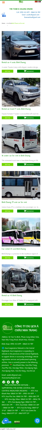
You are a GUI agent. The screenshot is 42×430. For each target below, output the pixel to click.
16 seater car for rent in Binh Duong (16, 155)
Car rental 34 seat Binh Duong (14, 249)
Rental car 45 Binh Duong (12, 295)
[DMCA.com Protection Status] (16, 422)
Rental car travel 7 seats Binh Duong (16, 109)
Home (3, 23)
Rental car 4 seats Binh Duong (14, 62)
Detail (7, 71)
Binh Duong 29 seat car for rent (14, 202)
